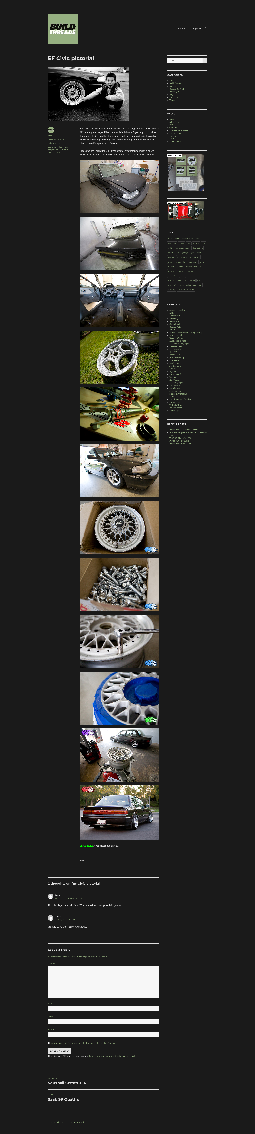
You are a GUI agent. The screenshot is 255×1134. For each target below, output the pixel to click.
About (172, 119)
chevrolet (172, 243)
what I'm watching (186, 290)
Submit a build (175, 141)
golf (192, 252)
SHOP (171, 139)
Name (52, 1003)
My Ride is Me (175, 366)
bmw (177, 239)
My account (174, 136)
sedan (50, 152)
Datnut (172, 330)
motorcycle (193, 262)
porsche (180, 271)
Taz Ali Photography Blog (180, 399)
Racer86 (173, 377)
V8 (175, 285)
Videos (172, 100)
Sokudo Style (174, 388)
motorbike (180, 262)
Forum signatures (177, 133)
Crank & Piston (175, 327)
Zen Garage (174, 411)
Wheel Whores (175, 408)
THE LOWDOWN (176, 405)
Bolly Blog (173, 318)
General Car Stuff (176, 89)
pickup (171, 271)
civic (54, 147)
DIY (203, 243)
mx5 (202, 262)
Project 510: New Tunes (179, 441)
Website (52, 1029)
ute (169, 285)
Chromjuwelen (175, 324)
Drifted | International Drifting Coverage (186, 332)
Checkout (173, 128)
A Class (172, 313)
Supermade (174, 397)
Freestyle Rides (175, 346)
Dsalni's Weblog (176, 338)
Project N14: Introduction (180, 444)
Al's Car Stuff (174, 316)
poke (66, 150)
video (181, 285)
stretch (57, 152)
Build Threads (54, 143)
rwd (182, 276)
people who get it (55, 150)
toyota (179, 280)
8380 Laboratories (177, 310)
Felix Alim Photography (179, 344)
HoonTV (173, 352)
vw (200, 285)
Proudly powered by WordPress (75, 1122)
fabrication (198, 248)
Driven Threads (176, 335)
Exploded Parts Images (179, 130)
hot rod (171, 257)
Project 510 (174, 92)
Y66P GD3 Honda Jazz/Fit (180, 438)
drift (170, 248)
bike (170, 239)
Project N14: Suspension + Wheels (183, 430)
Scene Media (174, 385)
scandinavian (192, 276)
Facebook (181, 28)
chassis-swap (187, 239)
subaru (171, 280)
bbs (49, 147)
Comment (54, 963)
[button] (206, 29)
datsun (196, 243)
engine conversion (183, 248)
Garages (172, 86)
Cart (171, 125)
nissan (171, 266)
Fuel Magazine (175, 349)
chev (198, 239)
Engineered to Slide (177, 341)
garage (185, 252)
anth (50, 136)
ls (177, 257)
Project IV (173, 94)
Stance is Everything (178, 394)
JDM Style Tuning (176, 358)
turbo (199, 280)
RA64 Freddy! (175, 374)
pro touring (191, 271)
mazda (197, 257)
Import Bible (174, 355)
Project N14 (174, 97)
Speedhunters (175, 391)
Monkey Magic (175, 363)
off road (180, 266)
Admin (172, 81)
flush (61, 147)
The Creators (174, 402)
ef (57, 147)
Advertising (174, 122)
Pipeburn (173, 371)
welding (171, 290)
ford (177, 252)
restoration (173, 276)
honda (67, 147)
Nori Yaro (173, 369)
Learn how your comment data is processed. (112, 1056)
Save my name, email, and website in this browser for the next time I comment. (84, 1043)
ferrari (170, 252)
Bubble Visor (174, 321)
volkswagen (191, 285)
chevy (181, 243)
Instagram (195, 28)
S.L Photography (176, 383)
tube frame (190, 280)
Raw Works (174, 380)
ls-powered (186, 257)
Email (52, 1016)
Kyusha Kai (174, 360)
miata (170, 262)
